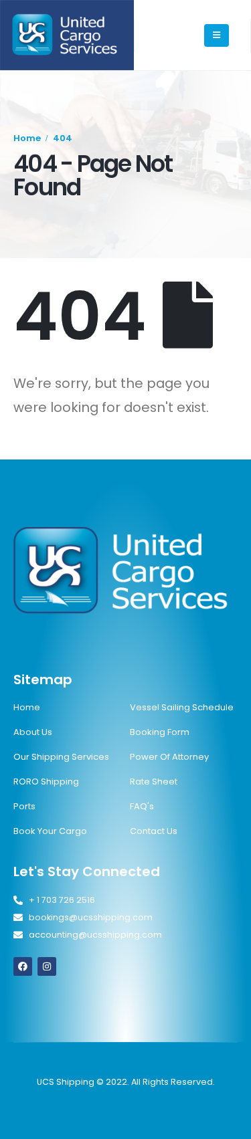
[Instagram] (46, 966)
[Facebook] (22, 966)
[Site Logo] (67, 35)
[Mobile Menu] (216, 35)
